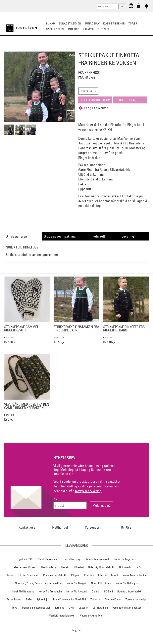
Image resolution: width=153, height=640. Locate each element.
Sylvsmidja (42, 599)
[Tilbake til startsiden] (22, 28)
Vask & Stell (77, 54)
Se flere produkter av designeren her (32, 254)
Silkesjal (56, 49)
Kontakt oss (27, 527)
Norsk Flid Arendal (48, 559)
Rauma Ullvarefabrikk (129, 591)
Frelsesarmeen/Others (24, 567)
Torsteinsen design (136, 599)
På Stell (108, 591)
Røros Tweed (14, 599)
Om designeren (16, 236)
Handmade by (48, 567)
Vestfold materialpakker (62, 615)
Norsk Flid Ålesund (76, 591)
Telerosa (95, 599)
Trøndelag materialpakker (36, 607)
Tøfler (132, 23)
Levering (128, 236)
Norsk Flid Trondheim (50, 591)
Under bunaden (120, 49)
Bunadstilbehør (70, 23)
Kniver (138, 49)
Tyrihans (59, 607)
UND (71, 607)
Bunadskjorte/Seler (32, 49)
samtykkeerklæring (88, 491)
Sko (12, 49)
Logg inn (76, 630)
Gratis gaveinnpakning (60, 236)
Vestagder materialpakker (126, 607)
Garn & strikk (55, 29)
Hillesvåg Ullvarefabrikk (101, 567)
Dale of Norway (71, 559)
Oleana (96, 591)
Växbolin (83, 607)
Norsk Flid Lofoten (101, 583)
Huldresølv (125, 567)
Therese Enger (113, 599)
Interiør (73, 29)
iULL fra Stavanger (28, 575)
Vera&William (100, 607)
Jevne (10, 575)
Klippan (75, 575)
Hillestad (79, 567)
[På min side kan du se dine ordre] (131, 7)
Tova (14, 607)
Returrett (98, 236)
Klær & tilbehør (114, 23)
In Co (138, 567)
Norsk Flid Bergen (76, 583)
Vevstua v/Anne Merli (92, 615)
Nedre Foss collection (135, 575)
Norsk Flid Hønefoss (23, 591)
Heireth (65, 567)
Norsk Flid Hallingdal (127, 583)
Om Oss (126, 527)
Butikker (104, 29)
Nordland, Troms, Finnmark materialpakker (38, 583)
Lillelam (102, 575)
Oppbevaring (74, 49)
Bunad (50, 23)
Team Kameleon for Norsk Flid (69, 599)
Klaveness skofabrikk (55, 575)
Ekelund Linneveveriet (97, 559)
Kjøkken (88, 29)
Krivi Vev (89, 575)
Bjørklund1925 (25, 559)
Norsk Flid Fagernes (124, 559)
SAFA (29, 599)
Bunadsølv (92, 23)
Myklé (114, 575)
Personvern (93, 527)
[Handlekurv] (138, 7)
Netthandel (60, 527)
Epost (56, 499)
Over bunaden (96, 49)
